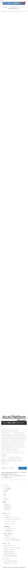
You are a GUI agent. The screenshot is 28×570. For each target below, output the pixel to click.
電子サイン (4, 463)
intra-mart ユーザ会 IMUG (9, 549)
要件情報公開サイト (9, 530)
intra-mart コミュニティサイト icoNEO (12, 547)
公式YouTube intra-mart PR (9, 551)
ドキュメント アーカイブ (10, 521)
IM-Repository (7, 509)
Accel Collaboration (6, 430)
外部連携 (4, 455)
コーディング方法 (6, 452)
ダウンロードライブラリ (10, 528)
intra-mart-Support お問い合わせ (11, 560)
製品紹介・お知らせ (17, 460)
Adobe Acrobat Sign (18, 432)
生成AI (9, 460)
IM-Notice (21, 441)
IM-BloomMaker (5, 438)
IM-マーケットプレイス (10, 537)
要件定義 (6, 490)
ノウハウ (14, 452)
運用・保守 (6, 499)
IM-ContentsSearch (21, 438)
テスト (5, 497)
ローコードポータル (7, 486)
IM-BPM (13, 438)
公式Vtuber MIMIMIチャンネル (10, 553)
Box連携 (4, 435)
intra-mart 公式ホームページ (10, 545)
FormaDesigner (16, 435)
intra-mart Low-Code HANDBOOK (12, 539)
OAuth (22, 446)
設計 (5, 492)
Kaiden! (17, 446)
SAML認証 (8, 449)
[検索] (22, 468)
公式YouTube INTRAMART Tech (10, 555)
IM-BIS (23, 435)
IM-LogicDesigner (13, 441)
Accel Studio (6, 504)
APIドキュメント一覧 (9, 523)
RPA (3, 449)
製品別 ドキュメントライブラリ (12, 517)
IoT (13, 446)
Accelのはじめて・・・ (7, 432)
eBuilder (9, 435)
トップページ (5, 484)
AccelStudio (15, 430)
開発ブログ (7, 535)
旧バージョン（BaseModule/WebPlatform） (12, 457)
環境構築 (4, 460)
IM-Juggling (4, 441)
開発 (5, 495)
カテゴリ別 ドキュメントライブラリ (13, 519)
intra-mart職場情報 (6, 446)
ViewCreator (15, 449)
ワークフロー (21, 452)
